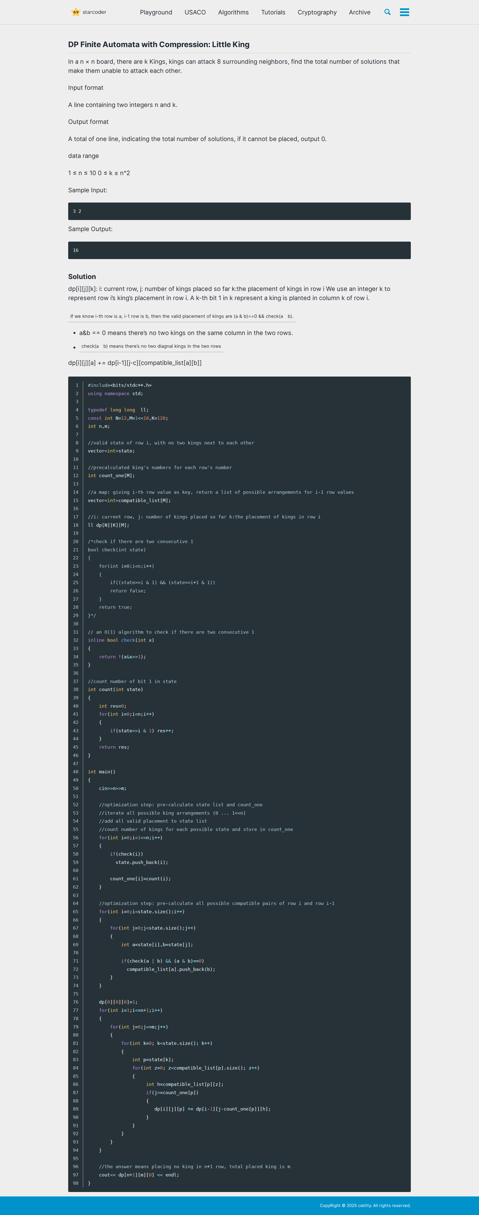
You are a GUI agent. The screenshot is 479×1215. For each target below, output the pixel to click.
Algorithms (233, 12)
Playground (156, 12)
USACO (195, 12)
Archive (360, 12)
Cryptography (317, 12)
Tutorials (273, 12)
